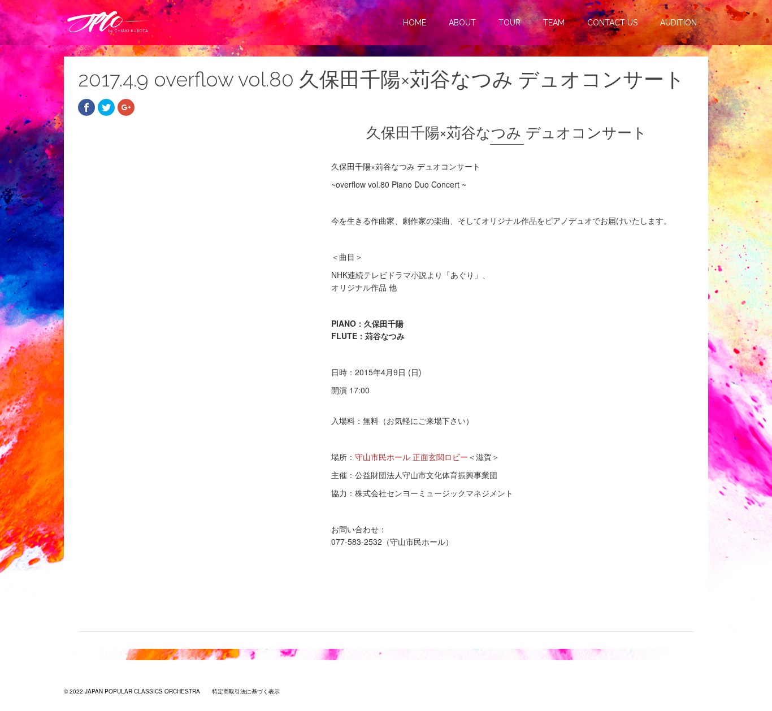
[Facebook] (86, 107)
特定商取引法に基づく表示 (246, 691)
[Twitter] (106, 107)
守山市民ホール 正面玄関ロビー (411, 456)
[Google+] (126, 107)
